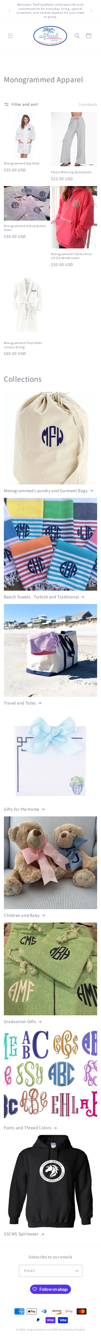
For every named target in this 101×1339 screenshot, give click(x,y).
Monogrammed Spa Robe (22, 163)
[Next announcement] (91, 10)
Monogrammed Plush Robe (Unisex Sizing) (23, 345)
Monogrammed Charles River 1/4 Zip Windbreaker (71, 256)
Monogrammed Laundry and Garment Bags (46, 490)
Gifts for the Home (21, 809)
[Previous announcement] (9, 10)
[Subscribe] (76, 1271)
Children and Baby (22, 915)
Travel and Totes (20, 703)
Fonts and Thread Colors (28, 1128)
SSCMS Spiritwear (21, 1234)
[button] (10, 35)
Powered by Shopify (71, 1329)
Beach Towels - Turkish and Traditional (41, 597)
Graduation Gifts (20, 1021)
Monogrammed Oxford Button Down (25, 228)
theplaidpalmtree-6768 (42, 1329)
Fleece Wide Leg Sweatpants (71, 172)
